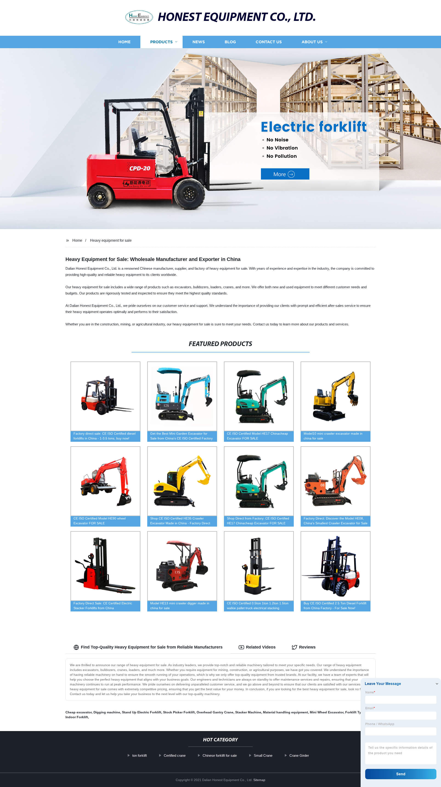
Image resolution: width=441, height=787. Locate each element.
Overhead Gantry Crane (215, 712)
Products (161, 42)
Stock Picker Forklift (179, 712)
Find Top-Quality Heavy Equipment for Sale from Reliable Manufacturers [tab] (152, 647)
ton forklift (139, 755)
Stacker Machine (248, 712)
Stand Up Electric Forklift (141, 712)
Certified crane (175, 755)
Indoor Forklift (76, 717)
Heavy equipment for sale (111, 240)
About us (312, 42)
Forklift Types (356, 712)
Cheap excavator (78, 712)
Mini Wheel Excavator (326, 712)
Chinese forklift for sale (220, 755)
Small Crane (263, 755)
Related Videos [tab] (261, 647)
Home (124, 42)
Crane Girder (299, 755)
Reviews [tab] (307, 647)
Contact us (269, 42)
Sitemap (259, 780)
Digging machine (106, 712)
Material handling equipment (285, 712)
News (198, 42)
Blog (230, 42)
